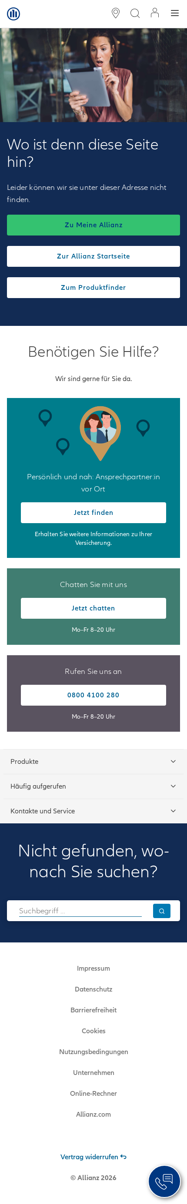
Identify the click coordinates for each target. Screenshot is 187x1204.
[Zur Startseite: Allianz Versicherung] (13, 13)
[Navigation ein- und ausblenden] (175, 14)
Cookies (94, 1031)
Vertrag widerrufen (89, 1157)
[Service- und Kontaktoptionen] (164, 1181)
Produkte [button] (24, 761)
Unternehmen (93, 1072)
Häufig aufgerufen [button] (38, 786)
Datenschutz (93, 989)
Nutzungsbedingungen (93, 1052)
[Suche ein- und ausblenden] (135, 14)
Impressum (93, 968)
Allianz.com (93, 1114)
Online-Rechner (93, 1093)
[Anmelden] (155, 13)
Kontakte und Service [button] (42, 811)
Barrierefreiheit (93, 1010)
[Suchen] (161, 911)
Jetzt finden (94, 512)
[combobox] (80, 911)
